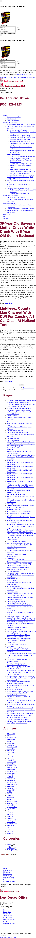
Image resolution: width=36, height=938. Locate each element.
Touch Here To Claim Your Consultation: (17, 77)
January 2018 (11, 749)
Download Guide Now (10, 33)
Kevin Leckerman (28, 388)
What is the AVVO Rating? (15, 689)
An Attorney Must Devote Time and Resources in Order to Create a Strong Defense (21, 402)
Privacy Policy (11, 610)
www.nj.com (8, 303)
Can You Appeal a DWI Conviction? (17, 432)
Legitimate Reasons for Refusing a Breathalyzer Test (17, 555)
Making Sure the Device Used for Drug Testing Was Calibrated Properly (19, 564)
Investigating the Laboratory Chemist (18, 541)
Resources (10, 625)
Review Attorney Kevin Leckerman (17, 627)
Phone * (18, 29)
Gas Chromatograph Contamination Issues (20, 506)
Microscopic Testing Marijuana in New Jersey (21, 573)
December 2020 (11, 737)
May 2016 (10, 775)
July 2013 (9, 827)
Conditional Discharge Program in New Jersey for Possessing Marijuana (21, 445)
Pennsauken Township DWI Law (17, 603)
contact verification (13, 447)
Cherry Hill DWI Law (13, 438)
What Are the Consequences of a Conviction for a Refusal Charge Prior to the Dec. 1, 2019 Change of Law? (21, 678)
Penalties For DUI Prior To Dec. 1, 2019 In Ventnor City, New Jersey (20, 598)
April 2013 (10, 833)
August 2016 (11, 773)
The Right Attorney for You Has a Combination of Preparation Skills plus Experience (19, 650)
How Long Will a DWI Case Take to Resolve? (20, 530)
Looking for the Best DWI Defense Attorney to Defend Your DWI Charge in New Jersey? (21, 561)
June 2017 (10, 756)
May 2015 (10, 794)
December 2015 (11, 782)
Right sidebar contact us (14, 629)
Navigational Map (12, 580)
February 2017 (11, 762)
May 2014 (10, 814)
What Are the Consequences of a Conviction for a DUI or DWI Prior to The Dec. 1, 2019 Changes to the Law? (20, 672)
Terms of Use (11, 642)
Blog (8, 421)
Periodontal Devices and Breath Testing (19, 605)
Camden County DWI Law (15, 431)
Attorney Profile (12, 416)
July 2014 (9, 811)
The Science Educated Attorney (16, 663)
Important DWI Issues (14, 537)
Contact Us (6, 879)
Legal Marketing (8, 878)
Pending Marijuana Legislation (16, 601)
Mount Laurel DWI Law (14, 579)
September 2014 (12, 807)
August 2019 (11, 743)
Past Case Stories (12, 592)
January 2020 (11, 741)
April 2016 (10, 777)
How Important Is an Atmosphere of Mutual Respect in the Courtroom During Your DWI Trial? (20, 526)
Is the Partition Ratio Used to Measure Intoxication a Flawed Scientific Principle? (19, 544)
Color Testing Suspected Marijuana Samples (20, 442)
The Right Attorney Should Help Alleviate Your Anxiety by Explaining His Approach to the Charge (21, 655)
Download (10, 461)
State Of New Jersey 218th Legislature (19, 639)
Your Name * (4, 25)
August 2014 (11, 809)
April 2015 (10, 796)
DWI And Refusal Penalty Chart (16, 494)
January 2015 (11, 799)
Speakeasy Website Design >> (9, 937)
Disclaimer (10, 449)
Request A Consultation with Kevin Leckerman (21, 618)
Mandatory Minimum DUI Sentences (18, 567)
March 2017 (10, 760)
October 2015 (11, 786)
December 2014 (11, 801)
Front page (10, 504)
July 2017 (9, 754)
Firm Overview (11, 502)
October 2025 (11, 734)
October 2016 (11, 769)
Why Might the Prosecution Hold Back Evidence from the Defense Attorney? (19, 718)
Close (2, 33)
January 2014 (11, 822)
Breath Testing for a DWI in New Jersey (19, 427)
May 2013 (10, 831)
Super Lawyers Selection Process (17, 640)
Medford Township (13, 571)
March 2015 (10, 797)
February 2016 (11, 779)
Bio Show (10, 844)
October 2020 (11, 739)
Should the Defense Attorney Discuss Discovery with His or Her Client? (18, 636)
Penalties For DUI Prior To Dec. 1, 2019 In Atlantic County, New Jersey (20, 594)
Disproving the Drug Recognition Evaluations (21, 455)
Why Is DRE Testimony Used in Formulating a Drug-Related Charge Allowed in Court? (21, 714)
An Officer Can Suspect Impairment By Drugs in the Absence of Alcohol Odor (21, 405)
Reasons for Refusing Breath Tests (18, 616)
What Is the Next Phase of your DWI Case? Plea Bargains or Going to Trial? (20, 692)
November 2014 (12, 803)
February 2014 (11, 820)
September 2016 (12, 771)
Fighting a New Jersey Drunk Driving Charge (21, 500)
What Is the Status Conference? (16, 695)
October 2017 (11, 751)
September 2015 (12, 788)
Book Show (10, 848)
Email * (18, 27)
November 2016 (12, 767)
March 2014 (10, 818)
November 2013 (12, 824)
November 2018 (12, 747)
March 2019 (10, 745)
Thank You (10, 646)
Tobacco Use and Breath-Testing (17, 665)
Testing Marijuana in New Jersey (17, 644)
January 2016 (11, 781)
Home (2, 855)
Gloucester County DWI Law (15, 507)
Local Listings (11, 558)
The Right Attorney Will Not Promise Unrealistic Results (18, 660)
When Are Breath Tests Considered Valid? (20, 708)
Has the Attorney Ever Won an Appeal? (19, 511)
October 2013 (11, 826)
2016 (6, 855)
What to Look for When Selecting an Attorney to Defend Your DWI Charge (21, 701)
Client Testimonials (13, 440)
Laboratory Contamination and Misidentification (16, 548)
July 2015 (9, 792)
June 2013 (10, 829)
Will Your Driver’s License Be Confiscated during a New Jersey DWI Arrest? (19, 722)
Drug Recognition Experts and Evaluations (20, 485)
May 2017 (10, 758)
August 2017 (11, 752)
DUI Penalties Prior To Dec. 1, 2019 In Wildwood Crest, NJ (18, 491)
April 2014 (10, 816)
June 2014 (10, 812)
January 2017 (11, 764)
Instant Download (12, 539)
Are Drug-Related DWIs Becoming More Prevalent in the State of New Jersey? (19, 409)
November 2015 (12, 784)
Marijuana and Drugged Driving (17, 569)
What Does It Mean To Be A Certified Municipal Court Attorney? (18, 683)
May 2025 (10, 736)
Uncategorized (11, 850)
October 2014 (11, 805)
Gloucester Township (13, 509)
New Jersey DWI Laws (13, 586)
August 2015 (11, 790)
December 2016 (11, 766)
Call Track (10, 429)
